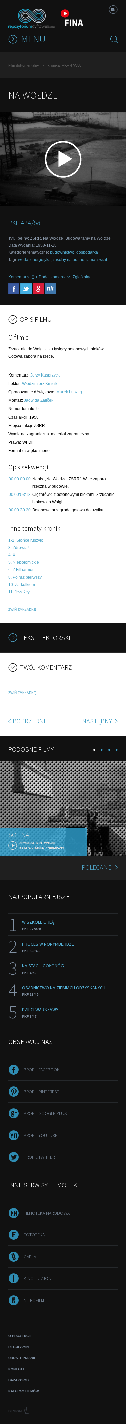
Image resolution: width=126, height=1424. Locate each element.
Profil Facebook (42, 1070)
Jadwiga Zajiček (38, 400)
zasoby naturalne (68, 259)
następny (97, 721)
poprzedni (29, 721)
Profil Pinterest (41, 1092)
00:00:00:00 (20, 479)
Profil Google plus (45, 1113)
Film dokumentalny (23, 65)
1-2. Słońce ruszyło (25, 540)
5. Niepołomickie (23, 562)
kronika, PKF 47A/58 (64, 65)
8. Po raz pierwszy (25, 577)
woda (23, 259)
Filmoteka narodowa (47, 1213)
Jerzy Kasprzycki (45, 375)
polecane (96, 867)
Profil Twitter (39, 1157)
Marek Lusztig (69, 392)
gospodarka (87, 252)
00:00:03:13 (20, 494)
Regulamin (18, 1347)
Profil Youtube (40, 1135)
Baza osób (18, 1380)
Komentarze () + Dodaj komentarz (39, 277)
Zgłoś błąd (82, 277)
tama (90, 259)
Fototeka (34, 1235)
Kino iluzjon (37, 1278)
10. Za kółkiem (21, 584)
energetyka (40, 259)
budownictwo (62, 252)
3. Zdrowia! (18, 547)
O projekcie (20, 1336)
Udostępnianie (22, 1358)
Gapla (30, 1257)
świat (102, 259)
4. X (11, 555)
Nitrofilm (34, 1300)
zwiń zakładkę (22, 609)
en (113, 9)
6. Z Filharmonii (22, 569)
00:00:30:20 (20, 510)
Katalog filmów (23, 1391)
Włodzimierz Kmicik (39, 383)
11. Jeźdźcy (19, 592)
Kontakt (16, 1369)
